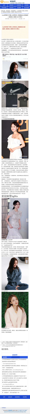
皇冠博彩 (26, 5)
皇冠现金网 (16, 411)
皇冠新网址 (19, 5)
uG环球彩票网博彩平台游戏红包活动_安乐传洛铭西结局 (14, 359)
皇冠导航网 (26, 7)
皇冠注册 (15, 404)
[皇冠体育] (4, 2)
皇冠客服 (21, 411)
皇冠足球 (22, 404)
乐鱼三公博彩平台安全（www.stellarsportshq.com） (13, 369)
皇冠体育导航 (7, 411)
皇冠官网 (11, 7)
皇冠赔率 (19, 7)
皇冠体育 (8, 10)
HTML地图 (24, 410)
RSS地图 (20, 410)
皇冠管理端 (4, 7)
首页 (4, 5)
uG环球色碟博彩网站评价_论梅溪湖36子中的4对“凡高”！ (14, 376)
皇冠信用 (11, 5)
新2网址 (24, 411)
